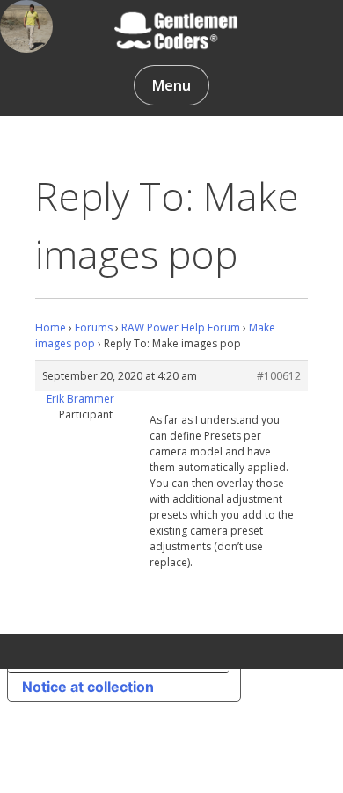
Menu (171, 85)
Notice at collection (88, 686)
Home (50, 327)
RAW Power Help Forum (180, 327)
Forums (94, 327)
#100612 (279, 375)
